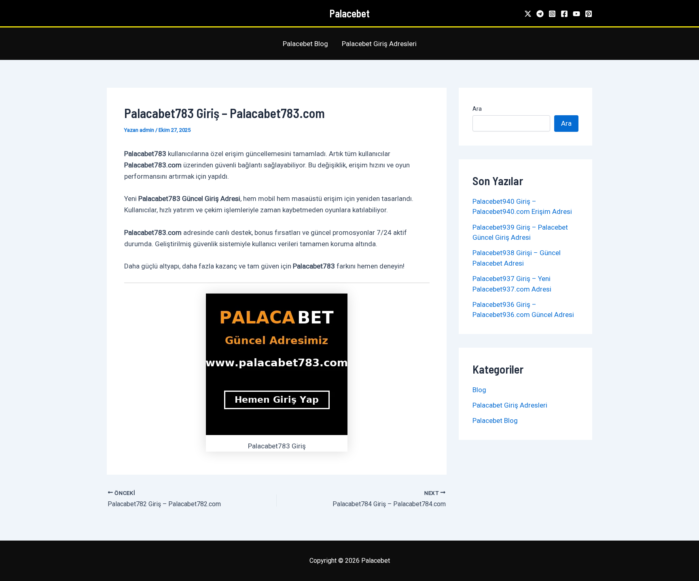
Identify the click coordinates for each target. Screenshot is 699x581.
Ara (477, 109)
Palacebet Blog (305, 44)
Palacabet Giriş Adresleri (509, 405)
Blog (479, 390)
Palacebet (349, 13)
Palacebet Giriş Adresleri (379, 44)
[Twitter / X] (528, 13)
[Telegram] (540, 13)
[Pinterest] (588, 13)
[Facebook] (564, 13)
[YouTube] (576, 13)
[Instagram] (552, 13)
